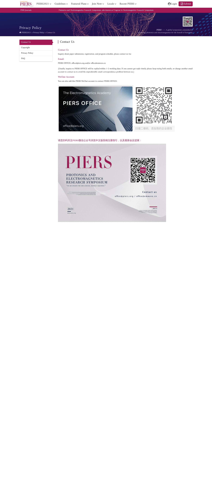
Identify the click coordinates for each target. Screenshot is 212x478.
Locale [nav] (110, 4)
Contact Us (50, 32)
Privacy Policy (38, 32)
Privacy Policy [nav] (27, 53)
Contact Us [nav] (26, 42)
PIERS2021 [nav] (42, 4)
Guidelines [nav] (60, 4)
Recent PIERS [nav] (127, 4)
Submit (187, 4)
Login (174, 4)
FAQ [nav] (23, 58)
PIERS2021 (26, 32)
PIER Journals (25, 10)
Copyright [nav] (25, 48)
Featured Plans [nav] (78, 4)
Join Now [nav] (97, 4)
